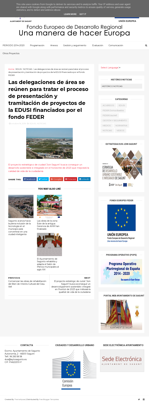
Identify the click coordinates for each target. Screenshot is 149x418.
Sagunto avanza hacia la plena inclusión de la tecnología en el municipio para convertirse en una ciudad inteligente (19, 228)
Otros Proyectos (11, 53)
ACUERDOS (108, 105)
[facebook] (144, 399)
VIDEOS (120, 130)
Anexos (54, 45)
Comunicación (116, 45)
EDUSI (19, 69)
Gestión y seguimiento (74, 45)
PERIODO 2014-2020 (14, 45)
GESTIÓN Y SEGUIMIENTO (115, 120)
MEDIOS (107, 125)
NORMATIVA (121, 125)
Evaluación (97, 45)
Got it (82, 14)
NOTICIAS (27, 69)
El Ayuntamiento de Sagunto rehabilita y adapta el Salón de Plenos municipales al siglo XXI (48, 264)
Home (11, 69)
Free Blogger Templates (49, 399)
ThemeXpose (19, 399)
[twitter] (139, 399)
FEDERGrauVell (110, 115)
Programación (37, 45)
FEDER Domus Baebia (113, 110)
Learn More (70, 14)
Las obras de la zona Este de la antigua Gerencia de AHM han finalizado (48, 225)
